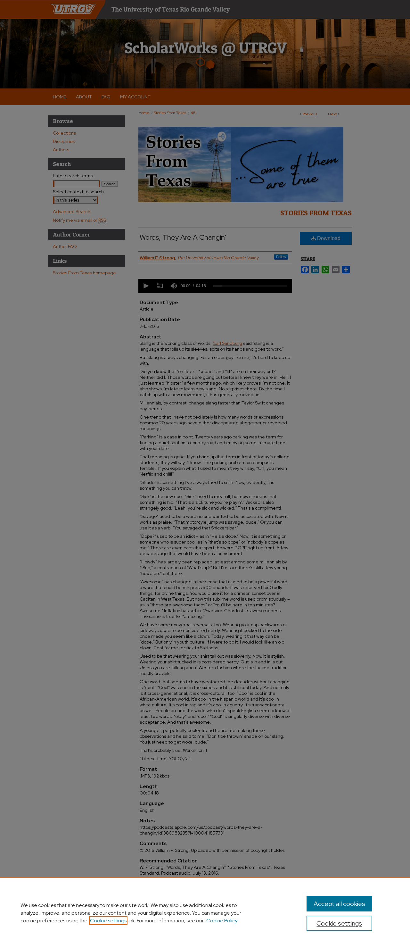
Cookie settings (108, 920)
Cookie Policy (221, 920)
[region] (205, 912)
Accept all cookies (339, 904)
